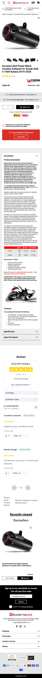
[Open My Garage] (33, 3)
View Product (10, 578)
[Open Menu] (3, 3)
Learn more (21, 137)
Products (10, 14)
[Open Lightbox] (38, 17)
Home (4, 14)
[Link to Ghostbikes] (21, 3)
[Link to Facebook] (16, 626)
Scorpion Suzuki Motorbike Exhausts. (21, 272)
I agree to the (23, 607)
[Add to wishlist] (38, 107)
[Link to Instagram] (20, 626)
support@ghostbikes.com (21, 622)
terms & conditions (27, 607)
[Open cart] (38, 3)
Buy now (26, 578)
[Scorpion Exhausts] (33, 81)
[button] (33, 3)
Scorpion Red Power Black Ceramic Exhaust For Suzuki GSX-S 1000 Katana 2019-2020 (16, 565)
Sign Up (21, 602)
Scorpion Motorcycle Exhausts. (16, 274)
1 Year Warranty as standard (11, 9)
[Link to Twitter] (25, 626)
